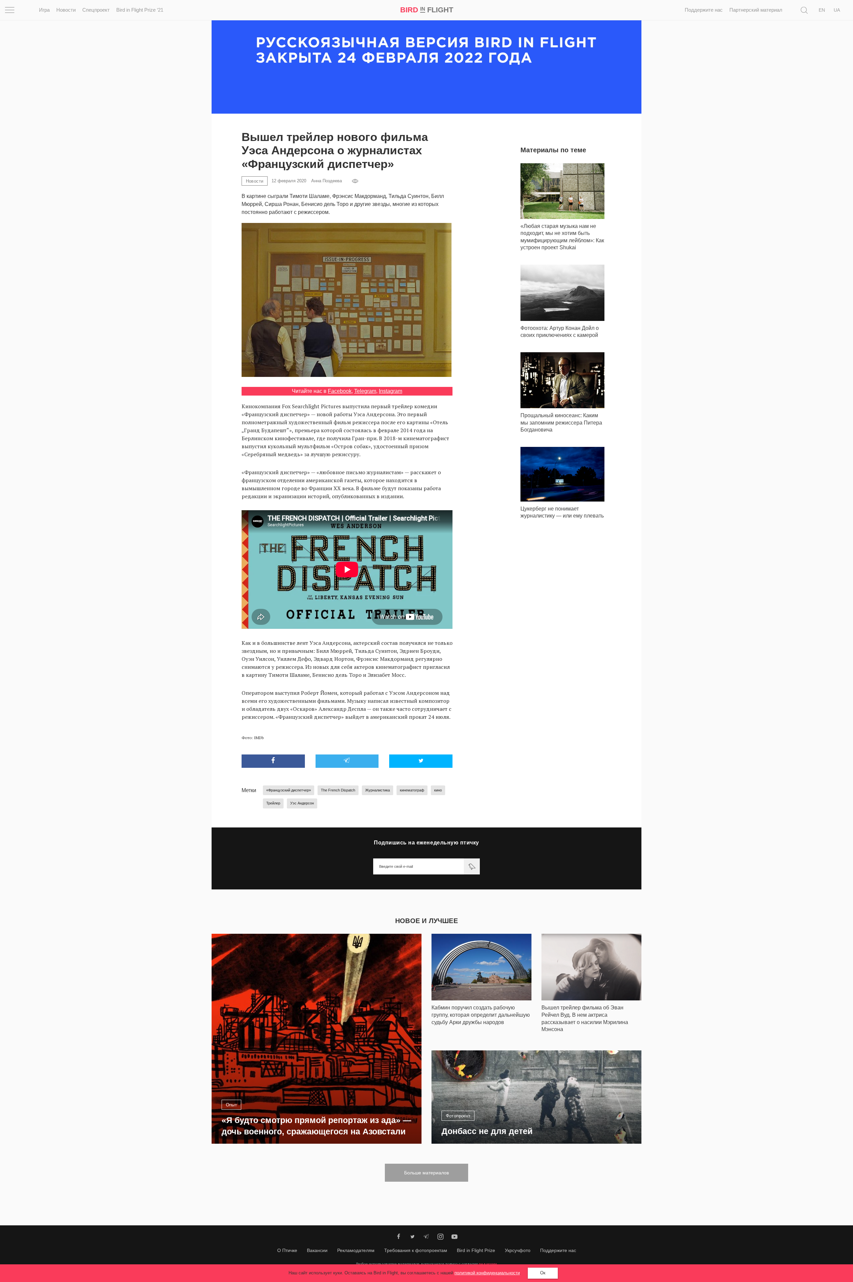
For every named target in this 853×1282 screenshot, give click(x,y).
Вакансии (317, 1250)
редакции (488, 1263)
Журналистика (377, 790)
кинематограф (412, 790)
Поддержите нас (704, 10)
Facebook (340, 391)
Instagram (390, 391)
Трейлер (273, 803)
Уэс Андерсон (302, 803)
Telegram (365, 391)
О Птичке (287, 1250)
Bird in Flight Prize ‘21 (139, 10)
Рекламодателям (356, 1250)
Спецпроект (96, 10)
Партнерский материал (755, 10)
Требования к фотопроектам (415, 1250)
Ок (542, 1272)
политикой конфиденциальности (487, 1272)
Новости (66, 10)
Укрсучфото (517, 1250)
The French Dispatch (338, 790)
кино (438, 790)
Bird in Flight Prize (476, 1250)
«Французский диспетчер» (288, 790)
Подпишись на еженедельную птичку (426, 842)
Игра (44, 10)
